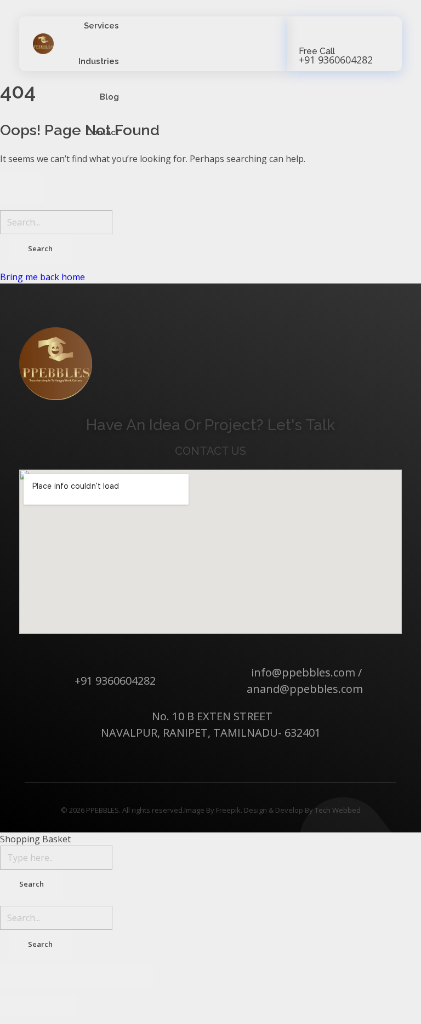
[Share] (57, 977)
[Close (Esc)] (19, 977)
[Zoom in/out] (134, 977)
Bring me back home (42, 277)
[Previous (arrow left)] (19, 1006)
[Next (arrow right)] (57, 1006)
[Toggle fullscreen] (96, 977)
